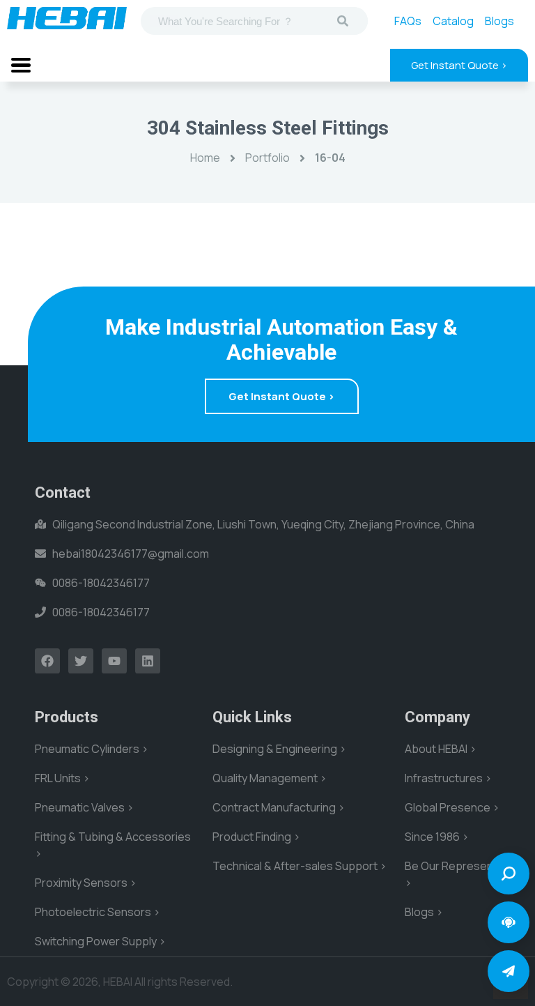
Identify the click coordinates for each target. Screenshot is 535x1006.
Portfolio (267, 157)
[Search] (343, 21)
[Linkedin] (147, 660)
